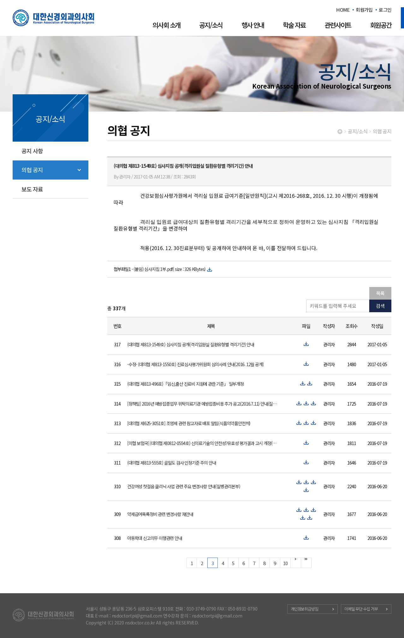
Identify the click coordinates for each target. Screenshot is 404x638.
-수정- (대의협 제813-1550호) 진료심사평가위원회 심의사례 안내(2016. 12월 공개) (195, 364)
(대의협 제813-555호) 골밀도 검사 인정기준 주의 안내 (171, 462)
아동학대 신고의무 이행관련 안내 (154, 538)
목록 (380, 293)
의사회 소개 (166, 25)
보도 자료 (32, 189)
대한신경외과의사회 (53, 17)
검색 (380, 305)
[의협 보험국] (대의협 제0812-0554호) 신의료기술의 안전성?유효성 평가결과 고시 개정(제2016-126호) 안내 (202, 443)
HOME (342, 9)
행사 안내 (252, 25)
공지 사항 (32, 151)
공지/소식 (211, 25)
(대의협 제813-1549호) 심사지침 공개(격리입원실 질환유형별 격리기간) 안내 (190, 344)
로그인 (385, 9)
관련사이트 (337, 25)
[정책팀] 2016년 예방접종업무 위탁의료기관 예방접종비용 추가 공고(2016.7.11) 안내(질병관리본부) (202, 404)
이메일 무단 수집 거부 (361, 609)
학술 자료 (294, 25)
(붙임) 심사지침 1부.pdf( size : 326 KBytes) (169, 269)
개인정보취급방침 (304, 609)
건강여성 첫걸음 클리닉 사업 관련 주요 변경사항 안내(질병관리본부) (183, 486)
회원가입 (364, 9)
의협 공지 (32, 170)
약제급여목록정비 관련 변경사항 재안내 (160, 514)
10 (285, 563)
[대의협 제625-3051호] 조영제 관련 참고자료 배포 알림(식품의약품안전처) (188, 423)
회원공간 (380, 25)
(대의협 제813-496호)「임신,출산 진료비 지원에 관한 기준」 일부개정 (185, 384)
